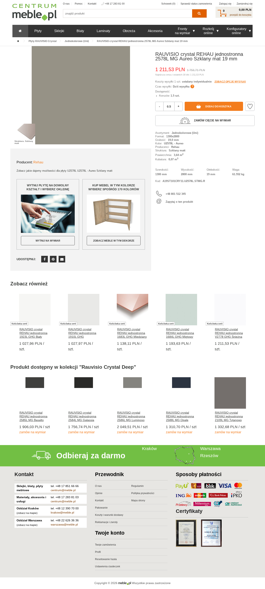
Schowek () (168, 3)
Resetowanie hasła (106, 559)
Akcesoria (155, 31)
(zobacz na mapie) (27, 513)
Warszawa (210, 448)
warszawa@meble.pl (64, 524)
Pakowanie (101, 507)
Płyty (38, 31)
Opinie (98, 493)
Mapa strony (138, 500)
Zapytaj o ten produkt (179, 201)
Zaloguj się (225, 3)
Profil (98, 552)
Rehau (38, 162)
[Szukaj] (199, 13)
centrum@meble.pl (63, 490)
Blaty (80, 31)
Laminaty (103, 31)
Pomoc (79, 3)
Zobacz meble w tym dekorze (113, 240)
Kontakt (92, 3)
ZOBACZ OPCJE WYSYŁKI (230, 81)
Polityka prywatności (142, 493)
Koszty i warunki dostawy (109, 515)
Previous (10, 321)
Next (255, 321)
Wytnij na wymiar (48, 240)
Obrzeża (129, 31)
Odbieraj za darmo (90, 455)
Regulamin (137, 486)
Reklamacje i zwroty (106, 522)
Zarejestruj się (245, 3)
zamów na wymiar (32, 432)
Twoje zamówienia (105, 544)
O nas (66, 3)
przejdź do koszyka (240, 14)
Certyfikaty (189, 511)
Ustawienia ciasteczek (107, 566)
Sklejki (59, 31)
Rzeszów (209, 455)
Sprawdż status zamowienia (196, 3)
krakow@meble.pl (62, 512)
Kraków (149, 448)
